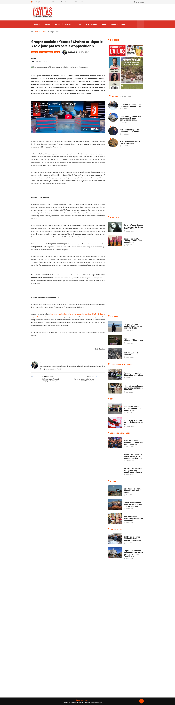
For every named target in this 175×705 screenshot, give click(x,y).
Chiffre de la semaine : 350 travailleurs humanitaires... (131, 105)
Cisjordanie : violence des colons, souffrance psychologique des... (130, 118)
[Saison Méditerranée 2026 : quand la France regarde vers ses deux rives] (115, 504)
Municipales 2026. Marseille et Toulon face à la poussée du (133, 443)
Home (36, 32)
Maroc (57, 24)
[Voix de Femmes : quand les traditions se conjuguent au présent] (115, 518)
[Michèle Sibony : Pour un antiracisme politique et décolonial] (115, 388)
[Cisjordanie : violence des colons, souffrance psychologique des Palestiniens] (115, 552)
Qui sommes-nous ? (83, 700)
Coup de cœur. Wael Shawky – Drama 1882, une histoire (133, 241)
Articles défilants (46, 52)
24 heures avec (128, 466)
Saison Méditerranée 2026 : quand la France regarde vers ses (133, 504)
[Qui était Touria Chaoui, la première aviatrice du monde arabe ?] (115, 227)
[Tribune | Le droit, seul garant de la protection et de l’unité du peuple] (115, 422)
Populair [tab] (126, 97)
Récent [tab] (115, 97)
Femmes (126, 384)
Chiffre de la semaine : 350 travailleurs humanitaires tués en (133, 539)
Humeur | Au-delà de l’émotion (132, 354)
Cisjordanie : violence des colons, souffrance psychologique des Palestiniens (133, 553)
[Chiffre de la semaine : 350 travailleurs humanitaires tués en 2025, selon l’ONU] (115, 538)
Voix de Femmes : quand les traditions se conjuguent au (133, 518)
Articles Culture (129, 223)
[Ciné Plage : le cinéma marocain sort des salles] (115, 490)
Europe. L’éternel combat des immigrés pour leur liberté (133, 326)
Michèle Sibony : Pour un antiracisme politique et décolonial (134, 388)
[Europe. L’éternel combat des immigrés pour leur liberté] (115, 326)
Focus (113, 24)
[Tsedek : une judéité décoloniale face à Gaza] (115, 374)
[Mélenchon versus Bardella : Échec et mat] (115, 340)
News (104, 24)
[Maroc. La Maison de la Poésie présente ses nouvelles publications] (115, 456)
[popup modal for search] (140, 24)
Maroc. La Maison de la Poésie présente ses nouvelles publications (133, 456)
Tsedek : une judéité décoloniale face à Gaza (133, 374)
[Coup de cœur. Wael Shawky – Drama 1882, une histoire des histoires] (115, 240)
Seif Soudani (72, 52)
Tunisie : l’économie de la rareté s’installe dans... (130, 142)
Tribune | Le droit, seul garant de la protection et (133, 422)
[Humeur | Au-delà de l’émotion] (115, 353)
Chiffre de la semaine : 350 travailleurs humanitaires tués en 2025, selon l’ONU (61, 2)
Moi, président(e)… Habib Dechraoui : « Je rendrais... (131, 131)
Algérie (68, 24)
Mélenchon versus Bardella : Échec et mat (133, 340)
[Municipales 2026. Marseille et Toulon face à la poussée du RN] (115, 442)
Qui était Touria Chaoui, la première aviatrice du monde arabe (133, 227)
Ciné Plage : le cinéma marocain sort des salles (132, 491)
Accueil (37, 24)
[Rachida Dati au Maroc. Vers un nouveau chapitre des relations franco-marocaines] (115, 470)
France (47, 24)
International (91, 24)
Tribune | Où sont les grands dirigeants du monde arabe (132, 408)
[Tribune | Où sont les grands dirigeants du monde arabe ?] (115, 408)
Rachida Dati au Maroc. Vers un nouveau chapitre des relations (133, 470)
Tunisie (78, 24)
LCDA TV (124, 24)
